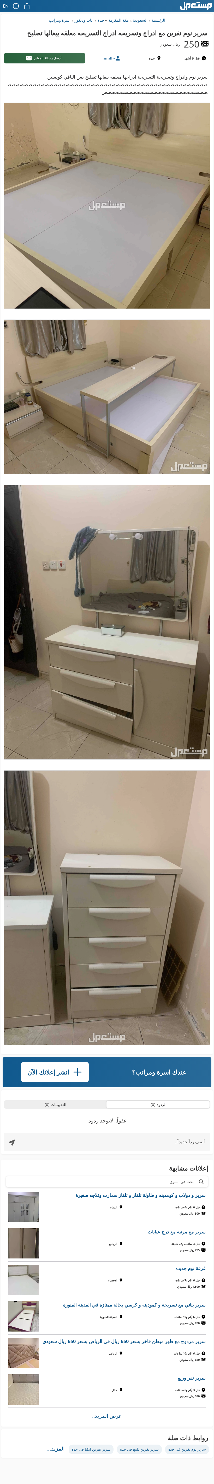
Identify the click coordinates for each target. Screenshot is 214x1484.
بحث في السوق (182, 1181)
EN (6, 6)
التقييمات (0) (55, 1104)
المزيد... (55, 1449)
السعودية (140, 20)
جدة (101, 20)
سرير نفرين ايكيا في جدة (91, 1449)
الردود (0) (159, 1104)
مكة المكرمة (118, 20)
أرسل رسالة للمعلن (48, 58)
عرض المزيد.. (107, 1415)
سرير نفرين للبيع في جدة (139, 1449)
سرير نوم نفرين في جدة (187, 1449)
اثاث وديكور (84, 20)
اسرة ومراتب (59, 20)
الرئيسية (158, 20)
